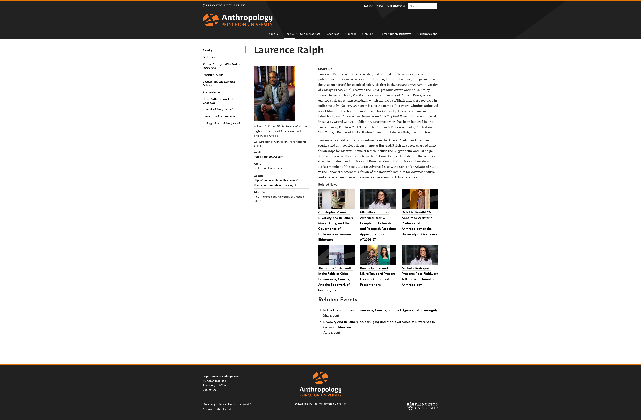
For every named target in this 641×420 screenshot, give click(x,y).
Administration (212, 92)
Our (394, 5)
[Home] (238, 21)
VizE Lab (367, 34)
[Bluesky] (435, 377)
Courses (350, 34)
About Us (273, 34)
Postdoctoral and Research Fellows (219, 83)
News (380, 5)
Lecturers (209, 57)
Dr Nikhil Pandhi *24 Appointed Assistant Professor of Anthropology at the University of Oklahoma (419, 223)
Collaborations (427, 34)
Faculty (219, 50)
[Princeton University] (224, 5)
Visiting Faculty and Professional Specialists (222, 66)
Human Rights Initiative (395, 34)
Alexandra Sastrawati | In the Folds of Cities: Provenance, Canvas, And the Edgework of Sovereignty (335, 279)
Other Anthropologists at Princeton (218, 100)
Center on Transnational (273, 185)
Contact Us (209, 389)
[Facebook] (411, 377)
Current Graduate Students (219, 116)
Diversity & (225, 404)
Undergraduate (310, 34)
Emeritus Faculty (213, 75)
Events (368, 5)
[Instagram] (418, 377)
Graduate (333, 34)
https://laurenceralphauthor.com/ (274, 180)
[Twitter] (427, 377)
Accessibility (216, 409)
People (290, 33)
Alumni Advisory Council (218, 109)
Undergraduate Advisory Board (221, 123)
